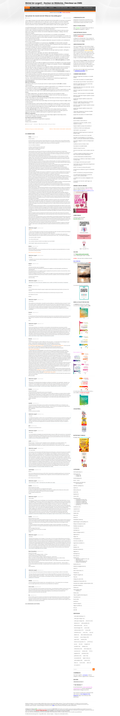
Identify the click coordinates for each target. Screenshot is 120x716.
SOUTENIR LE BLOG (88, 7)
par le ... (82, 41)
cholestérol (77, 632)
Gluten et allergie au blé (78, 532)
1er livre (76, 391)
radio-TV (85, 655)
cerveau (87, 630)
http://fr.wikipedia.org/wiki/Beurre (58, 345)
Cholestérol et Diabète (80, 501)
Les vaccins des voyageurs (78, 305)
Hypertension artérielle (78, 543)
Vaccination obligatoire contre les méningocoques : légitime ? (83, 141)
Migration (75, 551)
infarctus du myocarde (80, 641)
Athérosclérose (76, 490)
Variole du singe (76, 603)
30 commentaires (68, 17)
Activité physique (76, 478)
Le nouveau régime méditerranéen (40, 703)
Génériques (75, 530)
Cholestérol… (51, 7)
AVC (85, 625)
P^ (25, 9)
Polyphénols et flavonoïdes (78, 581)
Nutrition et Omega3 (29, 703)
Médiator (85, 646)
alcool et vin (89, 620)
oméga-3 (78, 475)
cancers (86, 627)
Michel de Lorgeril (29, 124)
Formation (75, 528)
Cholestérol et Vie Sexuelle (81, 503)
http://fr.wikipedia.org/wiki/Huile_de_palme (36, 345)
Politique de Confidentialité (59, 713)
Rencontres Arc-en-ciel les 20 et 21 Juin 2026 (82, 135)
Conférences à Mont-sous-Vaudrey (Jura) (81, 128)
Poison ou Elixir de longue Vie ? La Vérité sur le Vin (72, 703)
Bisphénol (75, 494)
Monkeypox (75, 553)
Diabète (75, 513)
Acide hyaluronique (77, 471)
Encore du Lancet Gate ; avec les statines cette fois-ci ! (83, 84)
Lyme (74, 545)
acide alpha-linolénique (79, 616)
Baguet (30, 263)
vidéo (89, 662)
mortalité (77, 646)
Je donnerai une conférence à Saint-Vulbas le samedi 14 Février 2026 (84, 159)
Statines (75, 592)
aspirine (75, 487)
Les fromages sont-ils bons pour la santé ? (82, 162)
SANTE (36, 7)
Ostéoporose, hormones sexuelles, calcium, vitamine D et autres (83, 102)
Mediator (75, 547)
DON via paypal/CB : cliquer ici (81, 29)
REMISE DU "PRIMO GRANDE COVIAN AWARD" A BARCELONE (60, 129)
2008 (32, 7)
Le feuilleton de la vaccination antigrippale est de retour (83, 178)
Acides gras (36, 124)
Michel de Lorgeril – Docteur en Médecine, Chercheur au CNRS (53, 3)
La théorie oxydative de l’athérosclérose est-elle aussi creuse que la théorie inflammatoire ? (83, 154)
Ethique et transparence (78, 523)
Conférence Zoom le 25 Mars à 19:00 (81, 144)
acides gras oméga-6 (51, 124)
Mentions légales (50, 713)
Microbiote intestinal (77, 549)
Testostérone (76, 597)
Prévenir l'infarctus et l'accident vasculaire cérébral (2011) (65, 705)
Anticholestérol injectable (78, 482)
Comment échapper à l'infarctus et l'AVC (44, 705)
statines (87, 660)
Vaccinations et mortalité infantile (83, 77)
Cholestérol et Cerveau (80, 500)
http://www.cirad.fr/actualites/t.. (34, 349)
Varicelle (75, 601)
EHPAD (74, 517)
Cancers (75, 496)
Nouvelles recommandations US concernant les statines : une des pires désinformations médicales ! (83, 138)
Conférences (76, 506)
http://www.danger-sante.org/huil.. (50, 372)
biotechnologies (78, 627)
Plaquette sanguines (77, 574)
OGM (74, 568)
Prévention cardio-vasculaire (62, 7)
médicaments (78, 648)
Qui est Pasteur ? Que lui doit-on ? (87, 81)
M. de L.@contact (78, 7)
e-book (76, 637)
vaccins (82, 662)
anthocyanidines (85, 623)
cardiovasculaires (78, 630)
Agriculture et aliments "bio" (81, 558)
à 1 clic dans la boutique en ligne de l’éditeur (83, 187)
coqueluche (75, 509)
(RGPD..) (66, 713)
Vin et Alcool (84, 703)
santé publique (78, 660)
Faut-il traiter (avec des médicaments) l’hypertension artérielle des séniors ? (84, 164)
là (90, 69)
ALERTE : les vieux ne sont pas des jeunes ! (82, 167)
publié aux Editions (77, 189)
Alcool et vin (78, 560)
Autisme (75, 492)
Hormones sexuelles (77, 540)
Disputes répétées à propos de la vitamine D (83, 96)
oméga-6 (78, 476)
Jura (75, 644)
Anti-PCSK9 (78, 483)
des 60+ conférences (89, 676)
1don (79, 66)
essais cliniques (84, 637)
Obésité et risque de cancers (79, 148)
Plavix (74, 576)
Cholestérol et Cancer (80, 499)
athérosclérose (78, 625)
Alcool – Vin (75, 480)
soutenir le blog (85, 27)
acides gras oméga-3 (43, 124)
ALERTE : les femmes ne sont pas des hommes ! (83, 172)
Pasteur (77, 590)
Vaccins (74, 599)
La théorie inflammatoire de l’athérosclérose (82, 156)
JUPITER (77, 504)
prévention (85, 653)
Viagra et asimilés (76, 605)
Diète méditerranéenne (80, 561)
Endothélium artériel (77, 519)
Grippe (74, 536)
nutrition (84, 651)
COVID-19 (75, 511)
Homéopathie (76, 538)
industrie (84, 639)
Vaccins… (71, 7)
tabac (76, 662)
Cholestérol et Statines (80, 502)
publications (77, 655)
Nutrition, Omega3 (43, 7)
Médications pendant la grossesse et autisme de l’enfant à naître (83, 133)
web (74, 609)
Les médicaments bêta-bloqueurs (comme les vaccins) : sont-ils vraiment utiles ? (82, 175)
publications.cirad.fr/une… (41, 369)
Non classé (75, 555)
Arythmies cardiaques (77, 485)
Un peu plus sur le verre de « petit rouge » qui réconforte (82, 181)
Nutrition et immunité (80, 562)
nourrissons (77, 651)
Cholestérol (75, 498)
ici (87, 69)
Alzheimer (76, 623)
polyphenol (77, 653)
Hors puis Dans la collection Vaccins (85, 258)
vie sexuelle (77, 665)
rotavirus (75, 587)
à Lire (91, 22)
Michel (30, 229)
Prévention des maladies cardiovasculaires (82, 583)
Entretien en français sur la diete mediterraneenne (34, 129)
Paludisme (75, 572)
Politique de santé (77, 579)
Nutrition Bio (76, 564)
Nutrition (75, 557)
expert (76, 639)
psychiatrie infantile (77, 585)
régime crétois (86, 658)
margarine (87, 644)
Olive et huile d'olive (77, 570)
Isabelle (30, 403)
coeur (85, 632)
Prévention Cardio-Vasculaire (79, 217)
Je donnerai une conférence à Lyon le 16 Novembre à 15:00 (83, 170)
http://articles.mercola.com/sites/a (35, 252)
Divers (74, 515)
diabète (76, 634)
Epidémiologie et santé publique (79, 521)
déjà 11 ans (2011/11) (84, 248)
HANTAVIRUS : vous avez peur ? (79, 130)
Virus (74, 607)
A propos (27, 7)
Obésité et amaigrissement (78, 566)
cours (91, 632)
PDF (90, 651)
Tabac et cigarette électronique (79, 595)
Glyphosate (75, 534)
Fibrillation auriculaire (77, 526)
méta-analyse (87, 648)
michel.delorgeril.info (34, 713)
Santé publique (76, 589)
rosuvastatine (77, 658)
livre (80, 644)
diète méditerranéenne (86, 634)
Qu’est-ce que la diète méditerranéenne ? (55, 703)
